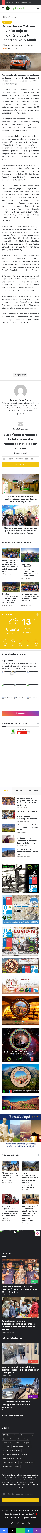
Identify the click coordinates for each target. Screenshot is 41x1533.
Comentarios (33, 791)
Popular (6, 791)
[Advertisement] (20, 33)
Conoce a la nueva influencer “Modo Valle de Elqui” (27, 851)
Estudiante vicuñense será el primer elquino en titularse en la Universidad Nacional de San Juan (28, 839)
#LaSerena (21, 668)
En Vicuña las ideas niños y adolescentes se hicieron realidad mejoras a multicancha (30, 598)
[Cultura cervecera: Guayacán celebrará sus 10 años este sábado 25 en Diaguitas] (8, 801)
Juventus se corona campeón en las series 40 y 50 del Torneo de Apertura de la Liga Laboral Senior (10, 565)
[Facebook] (20, 414)
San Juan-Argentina (26, 1462)
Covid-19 (17, 1443)
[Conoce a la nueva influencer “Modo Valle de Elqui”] (8, 852)
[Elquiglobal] (15, 8)
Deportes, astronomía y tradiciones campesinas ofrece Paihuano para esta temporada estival (27, 815)
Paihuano (25, 1454)
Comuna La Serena (27, 1435)
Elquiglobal (21, 375)
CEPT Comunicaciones (10, 1435)
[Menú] (3, 9)
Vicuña (17, 1466)
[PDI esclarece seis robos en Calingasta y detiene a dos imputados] (10, 1166)
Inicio (7, 1518)
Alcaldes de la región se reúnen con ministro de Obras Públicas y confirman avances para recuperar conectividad (30, 1213)
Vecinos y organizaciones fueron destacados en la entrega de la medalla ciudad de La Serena (10, 1212)
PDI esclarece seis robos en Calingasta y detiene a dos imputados (10, 1176)
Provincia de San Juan (10, 1462)
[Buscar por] (38, 9)
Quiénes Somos (15, 1518)
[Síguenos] (37, 1233)
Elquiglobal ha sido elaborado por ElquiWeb (20, 1514)
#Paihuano (5, 668)
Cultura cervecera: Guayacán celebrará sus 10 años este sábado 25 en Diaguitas (27, 801)
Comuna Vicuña (23, 1439)
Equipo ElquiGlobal (29, 1518)
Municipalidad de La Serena (21, 1447)
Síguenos (21, 713)
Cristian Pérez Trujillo (21, 399)
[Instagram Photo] (20, 677)
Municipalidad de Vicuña (11, 1454)
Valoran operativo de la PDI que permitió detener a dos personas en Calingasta (20, 1370)
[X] (23, 414)
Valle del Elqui (7, 1466)
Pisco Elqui (20, 1458)
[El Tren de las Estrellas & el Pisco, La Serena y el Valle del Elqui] (8, 828)
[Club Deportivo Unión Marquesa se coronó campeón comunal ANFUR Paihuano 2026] (11, 587)
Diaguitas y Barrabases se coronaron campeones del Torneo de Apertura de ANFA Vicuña (29, 570)
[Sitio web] (17, 414)
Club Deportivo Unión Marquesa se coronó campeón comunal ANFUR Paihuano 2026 (10, 598)
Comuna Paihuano (9, 1439)
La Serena (6, 1447)
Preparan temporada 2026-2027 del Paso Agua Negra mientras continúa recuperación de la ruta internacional (30, 1180)
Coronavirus (7, 1443)
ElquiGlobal (7, 661)
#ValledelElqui (7, 666)
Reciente (18, 791)
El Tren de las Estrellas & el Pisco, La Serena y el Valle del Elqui (27, 827)
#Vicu (13, 668)
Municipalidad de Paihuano (11, 1450)
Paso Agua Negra (8, 1458)
